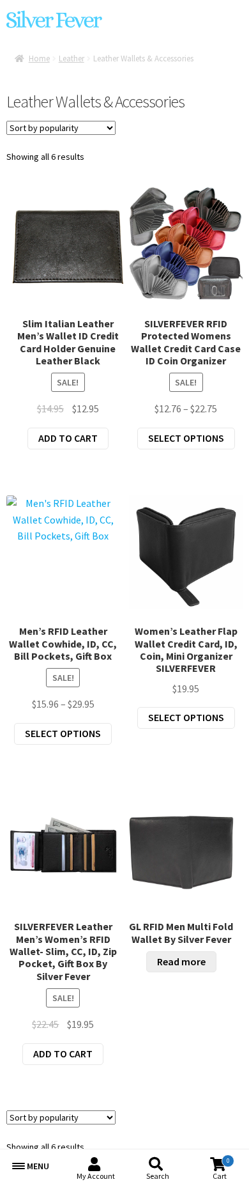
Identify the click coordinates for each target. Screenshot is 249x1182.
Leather (71, 58)
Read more (181, 961)
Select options (186, 438)
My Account (96, 1176)
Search (157, 1176)
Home (39, 58)
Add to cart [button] (68, 438)
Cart (221, 1169)
